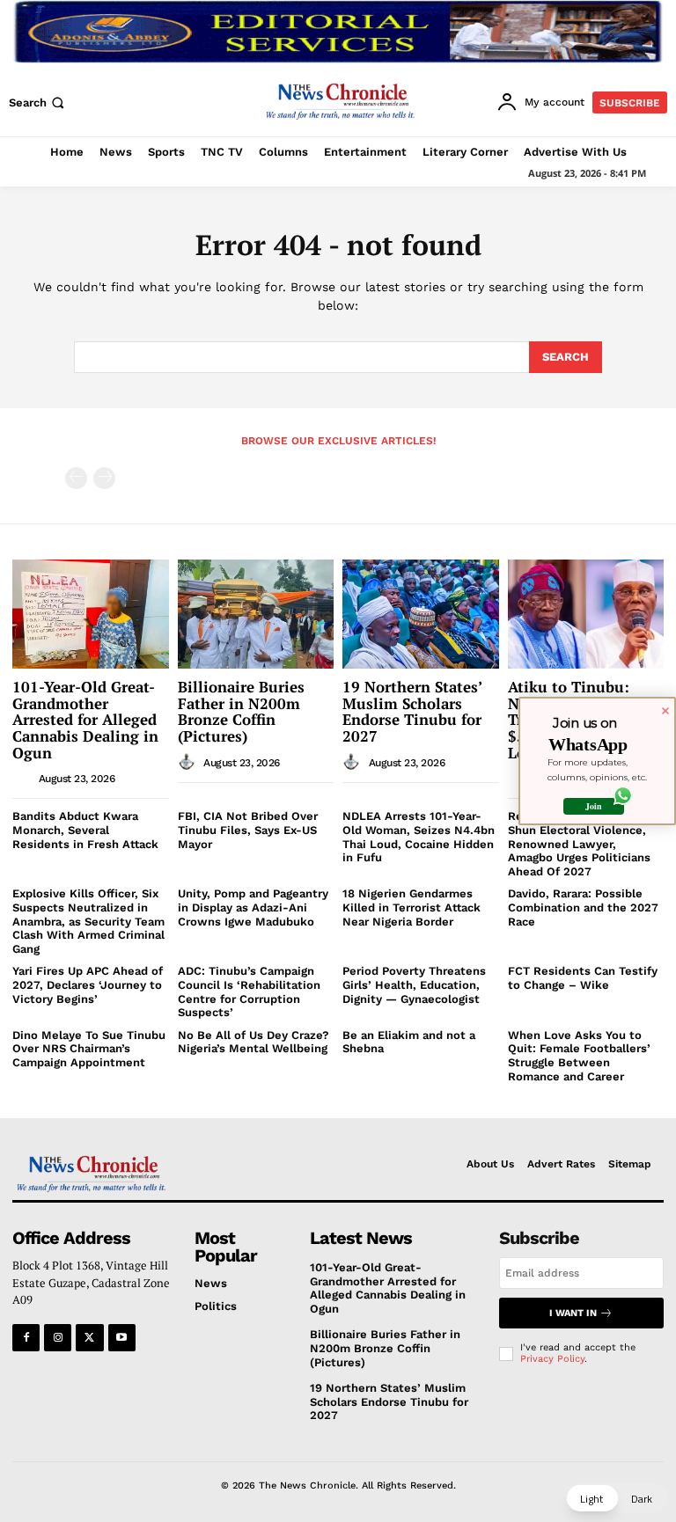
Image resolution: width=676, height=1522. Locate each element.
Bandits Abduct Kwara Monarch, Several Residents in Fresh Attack (85, 829)
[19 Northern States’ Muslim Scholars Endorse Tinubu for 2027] (420, 614)
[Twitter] (89, 1337)
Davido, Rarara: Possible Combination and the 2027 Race (583, 907)
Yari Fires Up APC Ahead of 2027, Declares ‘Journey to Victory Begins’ (87, 984)
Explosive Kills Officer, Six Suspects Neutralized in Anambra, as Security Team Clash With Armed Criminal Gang (88, 921)
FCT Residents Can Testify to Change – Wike (583, 977)
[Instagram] (57, 1337)
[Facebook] (26, 1337)
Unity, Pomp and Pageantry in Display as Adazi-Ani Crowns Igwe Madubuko (253, 907)
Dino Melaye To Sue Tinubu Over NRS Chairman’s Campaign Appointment (88, 1048)
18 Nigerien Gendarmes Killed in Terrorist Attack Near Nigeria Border (411, 907)
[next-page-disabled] (104, 478)
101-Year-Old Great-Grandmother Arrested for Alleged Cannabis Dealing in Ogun (85, 720)
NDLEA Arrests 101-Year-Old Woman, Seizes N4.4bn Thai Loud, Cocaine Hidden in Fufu (418, 836)
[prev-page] (76, 478)
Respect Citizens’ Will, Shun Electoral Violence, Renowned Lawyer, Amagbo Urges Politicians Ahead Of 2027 (579, 843)
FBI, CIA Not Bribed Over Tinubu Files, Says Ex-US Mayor (248, 829)
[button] (38, 102)
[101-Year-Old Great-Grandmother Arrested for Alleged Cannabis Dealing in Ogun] (90, 614)
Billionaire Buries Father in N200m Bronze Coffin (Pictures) (241, 711)
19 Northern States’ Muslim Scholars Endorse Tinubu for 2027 (412, 711)
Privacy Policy (552, 1359)
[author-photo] (23, 777)
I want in (573, 1313)
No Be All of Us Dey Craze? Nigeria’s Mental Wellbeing (253, 1042)
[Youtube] (122, 1337)
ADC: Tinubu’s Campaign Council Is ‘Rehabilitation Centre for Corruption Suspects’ (249, 991)
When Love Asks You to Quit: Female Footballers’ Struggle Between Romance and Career (579, 1055)
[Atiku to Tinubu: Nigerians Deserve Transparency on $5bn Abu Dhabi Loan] (586, 614)
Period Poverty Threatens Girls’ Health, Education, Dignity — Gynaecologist (414, 984)
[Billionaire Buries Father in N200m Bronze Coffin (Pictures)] (256, 614)
